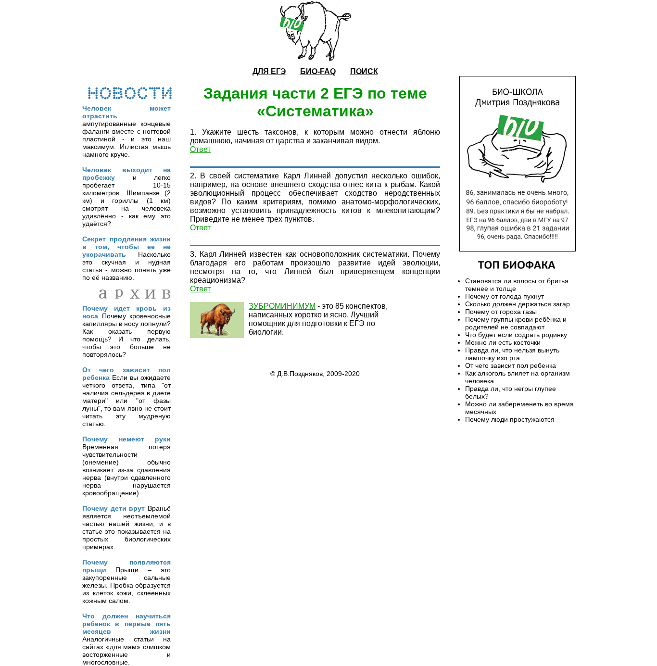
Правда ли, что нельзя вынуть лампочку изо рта (512, 354)
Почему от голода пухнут (504, 296)
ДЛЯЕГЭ (269, 71)
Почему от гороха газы (501, 311)
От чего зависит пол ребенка (510, 365)
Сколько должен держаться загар (517, 304)
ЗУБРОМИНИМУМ (282, 306)
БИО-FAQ (318, 71)
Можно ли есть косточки (503, 342)
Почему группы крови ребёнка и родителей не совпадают (516, 323)
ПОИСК (364, 71)
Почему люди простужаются (510, 419)
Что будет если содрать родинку (516, 335)
